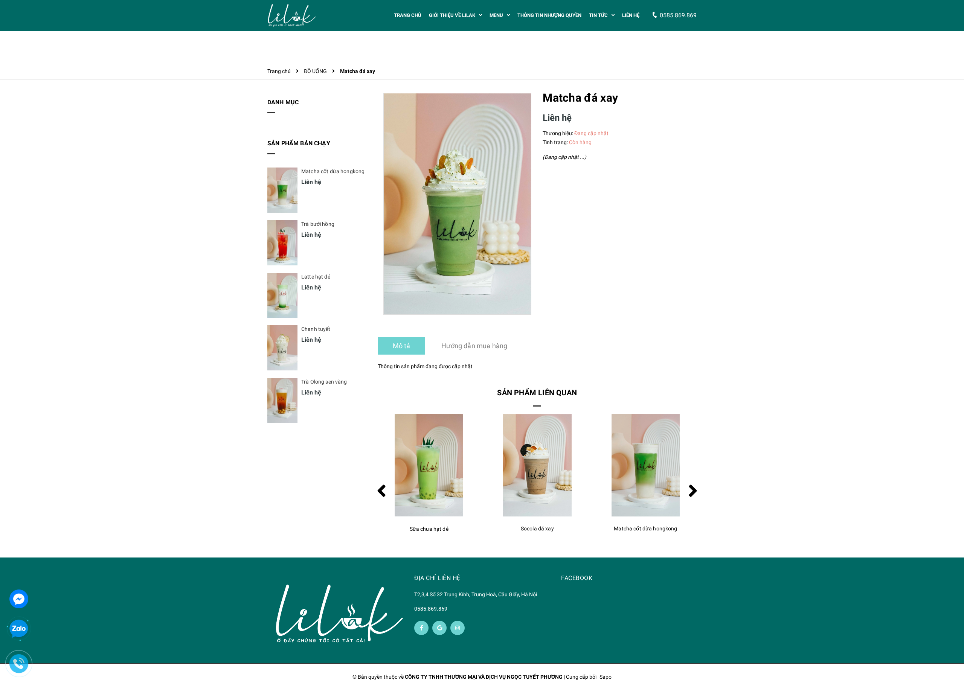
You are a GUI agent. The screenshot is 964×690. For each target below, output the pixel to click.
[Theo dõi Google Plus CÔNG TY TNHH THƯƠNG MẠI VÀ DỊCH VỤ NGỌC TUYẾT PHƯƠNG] (439, 628)
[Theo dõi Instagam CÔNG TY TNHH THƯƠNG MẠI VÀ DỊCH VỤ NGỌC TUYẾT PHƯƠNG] (457, 628)
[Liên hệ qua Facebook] (18, 598)
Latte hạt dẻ (645, 528)
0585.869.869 (430, 609)
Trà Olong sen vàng (324, 382)
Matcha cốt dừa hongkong (537, 528)
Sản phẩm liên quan (537, 392)
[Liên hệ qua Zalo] (18, 629)
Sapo (605, 677)
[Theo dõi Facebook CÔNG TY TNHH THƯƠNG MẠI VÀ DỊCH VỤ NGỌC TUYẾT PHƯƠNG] (421, 628)
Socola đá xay (428, 528)
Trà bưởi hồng (317, 224)
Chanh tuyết (316, 329)
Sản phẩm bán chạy (298, 143)
